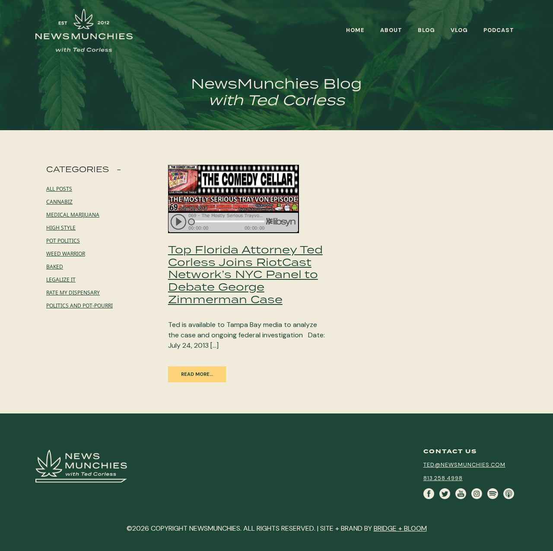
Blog (426, 30)
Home (355, 30)
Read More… (197, 374)
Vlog (459, 30)
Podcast (498, 30)
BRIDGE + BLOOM (400, 528)
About (391, 30)
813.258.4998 (443, 478)
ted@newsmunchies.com (464, 464)
